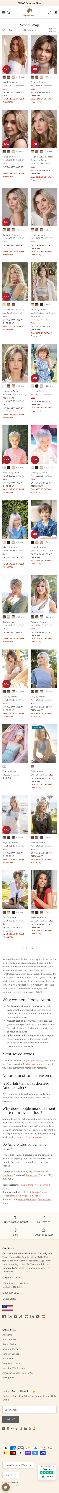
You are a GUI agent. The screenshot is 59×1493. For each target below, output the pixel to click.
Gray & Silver (44, 1199)
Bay (9, 1064)
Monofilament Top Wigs (14, 1195)
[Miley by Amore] (15, 519)
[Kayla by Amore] (44, 889)
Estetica (6, 1188)
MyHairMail (13, 1482)
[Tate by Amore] (15, 743)
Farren (31, 1060)
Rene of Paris (26, 1184)
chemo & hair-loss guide (30, 1137)
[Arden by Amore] (44, 594)
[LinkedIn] (32, 1316)
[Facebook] (4, 1316)
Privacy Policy (9, 1339)
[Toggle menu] (3, 12)
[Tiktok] (21, 1316)
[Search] (10, 12)
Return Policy (9, 1344)
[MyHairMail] (29, 12)
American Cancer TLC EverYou (17, 1372)
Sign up (10, 1419)
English (8, 1474)
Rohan (52, 1060)
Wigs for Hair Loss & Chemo (32, 1192)
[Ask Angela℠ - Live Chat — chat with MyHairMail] (6, 1487)
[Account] (49, 12)
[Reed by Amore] (44, 814)
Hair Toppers (35, 1195)
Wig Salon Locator (11, 1363)
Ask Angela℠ (32, 1175)
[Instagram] (9, 1316)
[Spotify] (37, 1316)
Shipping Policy (10, 1348)
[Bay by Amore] (15, 594)
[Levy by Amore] (44, 669)
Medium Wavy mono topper (37, 1064)
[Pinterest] (26, 1316)
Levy (24, 1060)
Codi (46, 1060)
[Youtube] (15, 1316)
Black (5, 1203)
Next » (34, 948)
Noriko (38, 1184)
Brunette (31, 1199)
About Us (7, 1334)
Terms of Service (10, 1353)
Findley (39, 1060)
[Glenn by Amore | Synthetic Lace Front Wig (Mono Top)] (44, 281)
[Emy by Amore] (15, 889)
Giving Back (8, 1377)
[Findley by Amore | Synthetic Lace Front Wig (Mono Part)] (15, 363)
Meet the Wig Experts (13, 1368)
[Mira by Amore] (44, 207)
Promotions (8, 1358)
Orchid (46, 1184)
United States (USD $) (16, 1465)
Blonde (22, 1199)
